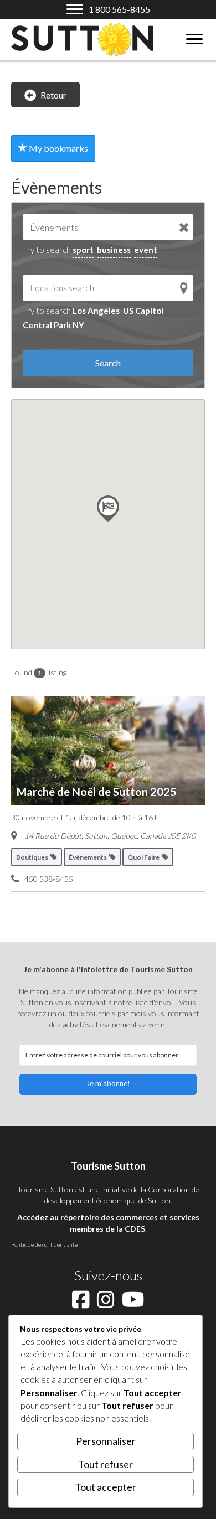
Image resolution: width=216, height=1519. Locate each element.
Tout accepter (105, 1487)
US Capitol (143, 311)
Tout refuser (105, 1464)
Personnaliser (106, 1441)
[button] (108, 1084)
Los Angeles (96, 311)
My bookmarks (57, 148)
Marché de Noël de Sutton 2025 (97, 791)
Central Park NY (53, 325)
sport (83, 250)
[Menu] (194, 39)
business (114, 250)
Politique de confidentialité (44, 1244)
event (145, 250)
